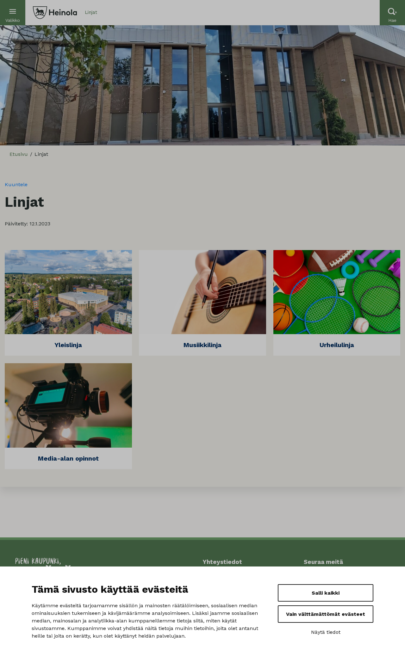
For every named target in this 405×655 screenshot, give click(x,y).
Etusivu (18, 154)
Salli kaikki (326, 593)
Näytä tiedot (325, 632)
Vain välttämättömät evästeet (325, 614)
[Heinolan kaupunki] (55, 12)
